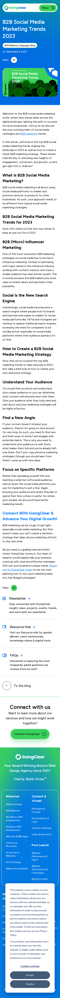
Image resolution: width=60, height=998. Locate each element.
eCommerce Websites (12, 854)
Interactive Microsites (11, 844)
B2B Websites (13, 810)
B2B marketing (29, 133)
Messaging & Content (38, 810)
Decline (30, 984)
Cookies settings (30, 966)
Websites (12, 796)
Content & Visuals (39, 799)
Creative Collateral (41, 828)
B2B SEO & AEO (40, 879)
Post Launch (40, 845)
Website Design (14, 804)
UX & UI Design (13, 862)
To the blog (22, 686)
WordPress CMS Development (14, 819)
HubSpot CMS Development (13, 828)
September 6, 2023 (16, 51)
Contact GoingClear (27, 734)
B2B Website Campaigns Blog (20, 45)
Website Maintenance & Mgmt (39, 856)
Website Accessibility (17, 868)
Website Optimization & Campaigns (40, 869)
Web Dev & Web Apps (17, 836)
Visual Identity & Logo (40, 820)
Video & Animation (42, 834)
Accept (30, 975)
